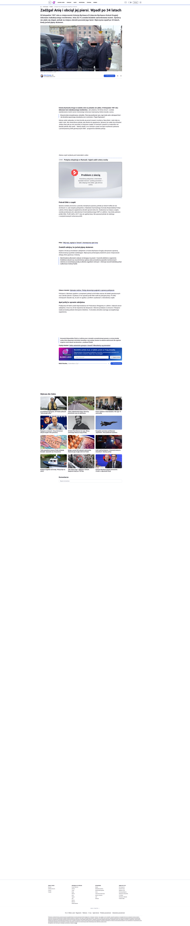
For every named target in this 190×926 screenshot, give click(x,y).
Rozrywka (82, 2)
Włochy (73, 893)
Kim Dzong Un (122, 887)
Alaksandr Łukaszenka (123, 893)
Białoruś (73, 901)
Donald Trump (122, 888)
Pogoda (89, 2)
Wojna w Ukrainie (98, 895)
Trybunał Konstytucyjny (100, 893)
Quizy (75, 2)
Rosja (73, 892)
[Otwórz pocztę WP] (125, 2)
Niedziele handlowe (99, 888)
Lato (96, 896)
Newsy (96, 887)
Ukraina (73, 888)
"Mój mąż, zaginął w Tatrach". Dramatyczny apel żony (80, 243)
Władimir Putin (122, 890)
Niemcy (73, 900)
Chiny (96, 892)
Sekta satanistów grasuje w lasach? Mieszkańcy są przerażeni (89, 345)
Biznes (95, 2)
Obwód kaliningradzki (99, 890)
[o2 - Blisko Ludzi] (55, 2)
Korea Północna (75, 887)
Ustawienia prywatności (118, 913)
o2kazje (69, 2)
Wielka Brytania (75, 903)
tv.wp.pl (49, 890)
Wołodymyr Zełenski (123, 896)
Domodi (49, 887)
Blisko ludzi (61, 2)
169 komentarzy (110, 76)
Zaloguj (135, 2)
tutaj (76, 923)
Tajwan (73, 896)
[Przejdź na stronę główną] (49, 3)
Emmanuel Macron (123, 892)
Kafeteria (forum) (51, 888)
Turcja (73, 890)
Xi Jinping (121, 895)
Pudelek (49, 892)
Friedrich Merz (122, 898)
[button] (130, 2)
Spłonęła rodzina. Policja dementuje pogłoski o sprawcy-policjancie (92, 290)
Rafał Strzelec (48, 75)
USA (72, 898)
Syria (73, 895)
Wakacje (97, 898)
